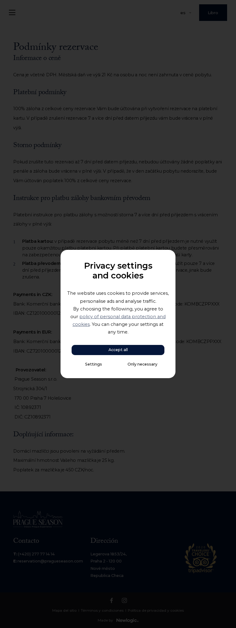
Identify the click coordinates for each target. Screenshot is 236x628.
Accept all (118, 349)
